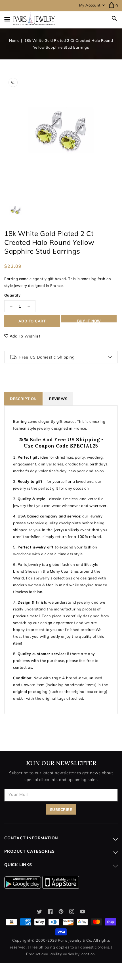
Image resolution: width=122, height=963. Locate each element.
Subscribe (61, 809)
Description (23, 398)
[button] (114, 18)
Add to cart (32, 321)
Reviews (58, 398)
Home (14, 40)
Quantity (12, 295)
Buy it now (89, 320)
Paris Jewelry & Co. (75, 940)
